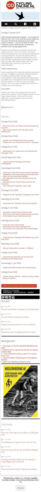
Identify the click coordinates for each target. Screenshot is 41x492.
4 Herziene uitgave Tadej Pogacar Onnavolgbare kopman (19, 359)
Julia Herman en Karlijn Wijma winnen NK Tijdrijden (18, 183)
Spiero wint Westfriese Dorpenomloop (16, 362)
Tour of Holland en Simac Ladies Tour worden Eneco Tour (19, 355)
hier (20, 482)
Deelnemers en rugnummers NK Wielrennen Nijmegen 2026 (19, 152)
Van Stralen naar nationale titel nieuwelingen (20, 228)
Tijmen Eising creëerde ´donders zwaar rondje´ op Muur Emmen (20, 277)
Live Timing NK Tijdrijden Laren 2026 (17, 186)
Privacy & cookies (11, 291)
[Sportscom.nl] (7, 107)
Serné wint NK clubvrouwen (13, 225)
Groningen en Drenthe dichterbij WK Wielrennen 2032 (19, 347)
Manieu (31, 292)
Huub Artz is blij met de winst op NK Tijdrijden (21, 172)
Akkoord (20, 488)
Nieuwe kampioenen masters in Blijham (18, 248)
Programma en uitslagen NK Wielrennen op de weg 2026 (19, 238)
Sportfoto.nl (20, 292)
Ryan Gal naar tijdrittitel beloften (15, 176)
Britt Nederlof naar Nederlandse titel (17, 216)
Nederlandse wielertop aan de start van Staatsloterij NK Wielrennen (17, 258)
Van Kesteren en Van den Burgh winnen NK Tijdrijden (18, 179)
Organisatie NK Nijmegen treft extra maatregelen (15, 163)
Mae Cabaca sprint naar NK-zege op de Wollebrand (17, 131)
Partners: (7, 292)
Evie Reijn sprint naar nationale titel (16, 227)
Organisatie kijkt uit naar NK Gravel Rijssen (19, 267)
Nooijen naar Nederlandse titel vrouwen (18, 140)
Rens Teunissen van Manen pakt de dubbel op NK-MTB (19, 127)
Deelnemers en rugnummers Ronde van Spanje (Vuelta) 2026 (19, 351)
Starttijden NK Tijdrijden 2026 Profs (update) (20, 203)
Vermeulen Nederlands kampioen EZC (17, 212)
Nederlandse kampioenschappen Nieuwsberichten (19, 286)
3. (2, 354)
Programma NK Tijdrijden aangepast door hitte (21, 195)
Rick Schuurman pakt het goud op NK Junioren (20, 214)
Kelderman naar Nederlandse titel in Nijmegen (21, 142)
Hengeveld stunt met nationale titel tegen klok (20, 174)
